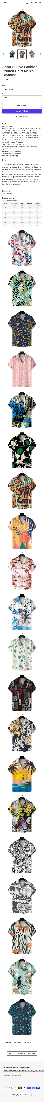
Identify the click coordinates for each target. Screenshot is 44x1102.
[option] (12, 54)
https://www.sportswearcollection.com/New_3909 (20, 1071)
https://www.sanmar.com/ (13, 1075)
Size (3, 94)
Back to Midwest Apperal (23, 1053)
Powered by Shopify (26, 1095)
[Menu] (40, 3)
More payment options (22, 116)
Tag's (5, 3)
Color (4, 85)
